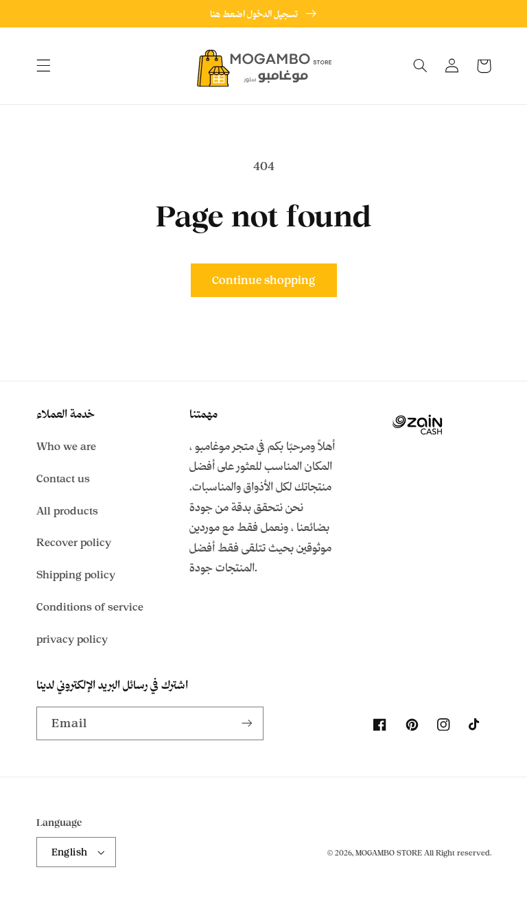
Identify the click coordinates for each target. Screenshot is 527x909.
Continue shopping (263, 280)
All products (67, 510)
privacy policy (72, 639)
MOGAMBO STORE (388, 853)
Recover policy (73, 542)
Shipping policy (75, 574)
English (69, 852)
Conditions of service (89, 606)
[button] (43, 66)
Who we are (66, 446)
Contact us (63, 478)
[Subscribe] (247, 723)
